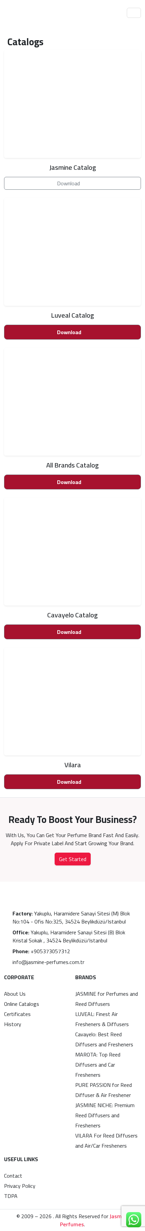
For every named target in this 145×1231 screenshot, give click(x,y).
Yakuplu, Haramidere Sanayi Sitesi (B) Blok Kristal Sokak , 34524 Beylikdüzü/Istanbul (68, 936)
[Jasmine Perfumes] (26, 13)
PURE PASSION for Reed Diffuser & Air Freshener (103, 1090)
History (12, 1024)
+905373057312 (41, 951)
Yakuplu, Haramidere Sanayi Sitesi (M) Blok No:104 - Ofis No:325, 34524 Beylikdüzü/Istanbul (71, 917)
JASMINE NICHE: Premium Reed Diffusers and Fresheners (105, 1115)
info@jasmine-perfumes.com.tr (48, 962)
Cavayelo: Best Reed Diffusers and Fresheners (104, 1039)
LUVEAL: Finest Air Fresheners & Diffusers (102, 1019)
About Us (15, 994)
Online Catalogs (21, 1004)
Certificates (17, 1014)
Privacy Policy (19, 1186)
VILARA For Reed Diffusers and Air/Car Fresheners (106, 1140)
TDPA (11, 1196)
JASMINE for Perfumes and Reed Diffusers (106, 999)
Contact (13, 1176)
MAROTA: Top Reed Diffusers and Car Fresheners (97, 1064)
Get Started (72, 859)
